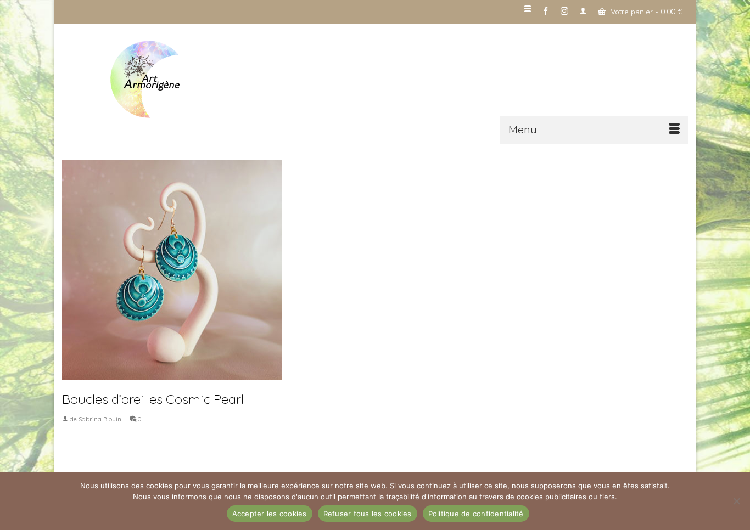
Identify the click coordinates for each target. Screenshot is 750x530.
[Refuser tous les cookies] (736, 500)
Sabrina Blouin (100, 419)
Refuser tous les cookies (367, 513)
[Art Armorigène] (183, 80)
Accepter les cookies (269, 513)
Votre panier (645, 12)
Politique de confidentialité (476, 513)
